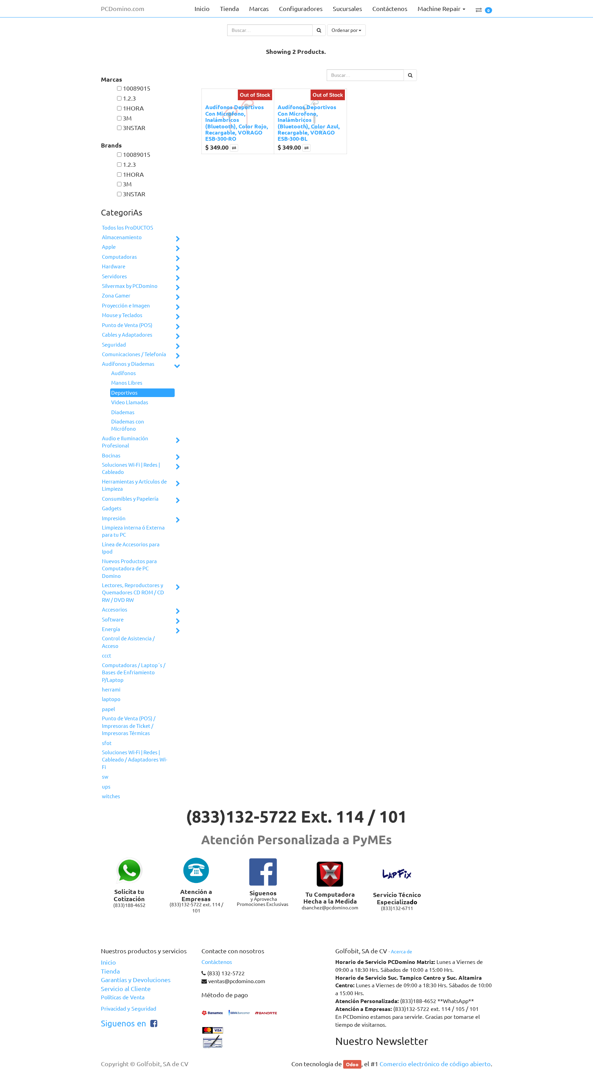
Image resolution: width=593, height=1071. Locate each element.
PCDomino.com (122, 8)
